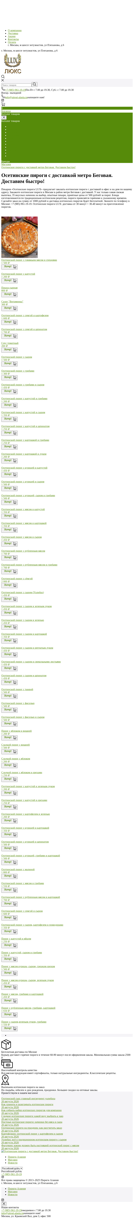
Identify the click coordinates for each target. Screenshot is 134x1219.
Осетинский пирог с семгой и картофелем (25, 315)
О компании (15, 30)
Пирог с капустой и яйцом (16, 938)
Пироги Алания (17, 1156)
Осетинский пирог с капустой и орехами (24, 800)
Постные (13, 147)
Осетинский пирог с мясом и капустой (23, 509)
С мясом (12, 129)
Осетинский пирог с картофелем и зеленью (25, 814)
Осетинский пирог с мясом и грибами (22, 883)
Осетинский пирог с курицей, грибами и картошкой (30, 855)
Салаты (12, 126)
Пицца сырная (9, 287)
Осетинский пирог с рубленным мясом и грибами (29, 564)
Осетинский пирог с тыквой (17, 689)
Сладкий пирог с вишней (15, 744)
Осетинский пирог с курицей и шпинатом (25, 841)
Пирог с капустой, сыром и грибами (21, 952)
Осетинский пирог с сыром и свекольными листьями (31, 661)
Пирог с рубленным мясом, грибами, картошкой (28, 1008)
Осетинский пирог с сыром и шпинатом (23, 675)
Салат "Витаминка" (12, 301)
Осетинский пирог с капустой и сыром (23, 412)
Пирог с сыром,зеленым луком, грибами (23, 1021)
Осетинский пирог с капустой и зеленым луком (28, 786)
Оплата (12, 42)
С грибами (14, 135)
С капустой (14, 138)
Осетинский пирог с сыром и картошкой (24, 634)
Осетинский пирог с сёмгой (17, 578)
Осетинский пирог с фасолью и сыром (22, 717)
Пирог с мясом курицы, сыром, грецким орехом (28, 966)
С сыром (12, 132)
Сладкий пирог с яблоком (15, 758)
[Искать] (34, 84)
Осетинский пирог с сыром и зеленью (22, 620)
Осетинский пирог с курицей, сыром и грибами (28, 495)
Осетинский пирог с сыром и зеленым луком (26, 606)
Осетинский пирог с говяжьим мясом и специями (29, 260)
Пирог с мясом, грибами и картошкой (22, 994)
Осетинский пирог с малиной (18, 869)
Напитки (13, 150)
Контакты (13, 39)
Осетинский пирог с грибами (17, 370)
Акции (12, 36)
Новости (12, 1162)
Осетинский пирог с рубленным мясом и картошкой (30, 897)
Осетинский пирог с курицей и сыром (22, 481)
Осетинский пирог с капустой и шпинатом (25, 426)
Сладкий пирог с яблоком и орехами (21, 772)
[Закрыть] (4, 1204)
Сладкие (12, 144)
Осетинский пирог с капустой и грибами (24, 398)
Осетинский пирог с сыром (16, 357)
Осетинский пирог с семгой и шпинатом (24, 329)
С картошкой (15, 141)
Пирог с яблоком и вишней (16, 731)
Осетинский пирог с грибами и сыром (22, 384)
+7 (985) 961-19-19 (15, 89)
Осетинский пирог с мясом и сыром (21, 537)
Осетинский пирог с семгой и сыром (22, 911)
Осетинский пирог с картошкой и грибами (25, 440)
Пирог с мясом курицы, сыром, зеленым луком (27, 980)
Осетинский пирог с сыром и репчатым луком (27, 647)
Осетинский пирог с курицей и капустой (24, 467)
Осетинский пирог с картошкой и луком (23, 454)
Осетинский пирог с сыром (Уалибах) (22, 592)
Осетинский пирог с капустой (18, 273)
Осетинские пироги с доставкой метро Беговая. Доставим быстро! (38, 167)
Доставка (13, 33)
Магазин (6, 164)
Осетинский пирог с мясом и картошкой (24, 523)
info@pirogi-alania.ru (16, 97)
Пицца (11, 153)
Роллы (11, 155)
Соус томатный (9, 343)
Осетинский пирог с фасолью (17, 703)
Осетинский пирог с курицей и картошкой (25, 827)
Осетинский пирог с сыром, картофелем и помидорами (32, 924)
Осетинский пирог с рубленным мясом (23, 550)
